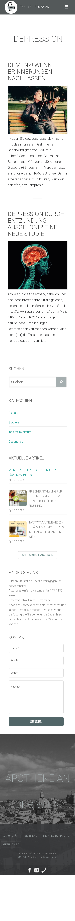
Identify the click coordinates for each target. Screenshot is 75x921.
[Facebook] (29, 870)
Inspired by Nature (20, 432)
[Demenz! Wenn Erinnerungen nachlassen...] (38, 110)
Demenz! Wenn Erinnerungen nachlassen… (30, 71)
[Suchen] (61, 382)
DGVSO (22, 857)
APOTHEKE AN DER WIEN (37, 791)
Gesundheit (16, 441)
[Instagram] (36, 870)
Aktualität (14, 412)
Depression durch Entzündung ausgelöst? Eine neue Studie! (36, 223)
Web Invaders (50, 857)
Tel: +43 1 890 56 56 (34, 7)
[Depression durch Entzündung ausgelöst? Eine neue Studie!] (38, 265)
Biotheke (14, 422)
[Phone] (43, 870)
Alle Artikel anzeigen (37, 555)
